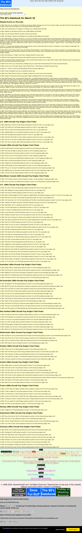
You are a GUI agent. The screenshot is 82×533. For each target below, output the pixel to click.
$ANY (31, 511)
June (79, 455)
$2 (1, 511)
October (42, 457)
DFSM (50, 1)
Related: (41, 459)
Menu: (41, 449)
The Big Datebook (22, 461)
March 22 (9, 455)
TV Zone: (41, 469)
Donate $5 (60, 1)
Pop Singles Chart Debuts (49, 461)
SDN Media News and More (46, 474)
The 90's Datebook (29, 463)
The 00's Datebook (41, 463)
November (48, 457)
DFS (36, 1)
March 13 (31, 453)
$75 (21, 511)
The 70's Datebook (52, 463)
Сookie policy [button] (6, 530)
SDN (46, 1)
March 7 (73, 451)
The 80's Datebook (17, 13)
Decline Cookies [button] (60, 529)
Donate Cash (10, 506)
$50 (17, 511)
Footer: (41, 476)
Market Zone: (41, 465)
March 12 (24, 453)
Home (32, 1)
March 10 (11, 453)
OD (43, 1)
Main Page (16, 451)
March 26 (35, 455)
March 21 (3, 455)
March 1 (39, 451)
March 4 (56, 451)
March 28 (48, 455)
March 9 (6, 453)
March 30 (61, 455)
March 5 (61, 451)
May (76, 455)
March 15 (43, 453)
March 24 (22, 455)
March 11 (18, 453)
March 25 (29, 455)
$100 (26, 511)
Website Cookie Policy (8, 522)
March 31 (67, 455)
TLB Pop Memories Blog (9, 461)
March (34, 451)
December (55, 457)
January (22, 451)
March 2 (44, 451)
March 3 (50, 451)
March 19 (69, 453)
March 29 (54, 455)
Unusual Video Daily (35, 461)
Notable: (41, 472)
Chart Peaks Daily (63, 461)
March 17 (56, 453)
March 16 (50, 453)
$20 (12, 511)
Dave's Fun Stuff (41, 467)
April (72, 455)
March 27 (41, 455)
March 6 (67, 451)
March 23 (16, 455)
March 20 (75, 453)
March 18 (63, 453)
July (25, 457)
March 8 (78, 451)
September (35, 457)
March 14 (37, 453)
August (29, 457)
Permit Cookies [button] (73, 529)
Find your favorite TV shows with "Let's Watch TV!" (41, 470)
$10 (8, 511)
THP (54, 1)
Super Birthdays (46, 478)
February (28, 451)
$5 (5, 511)
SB (40, 1)
